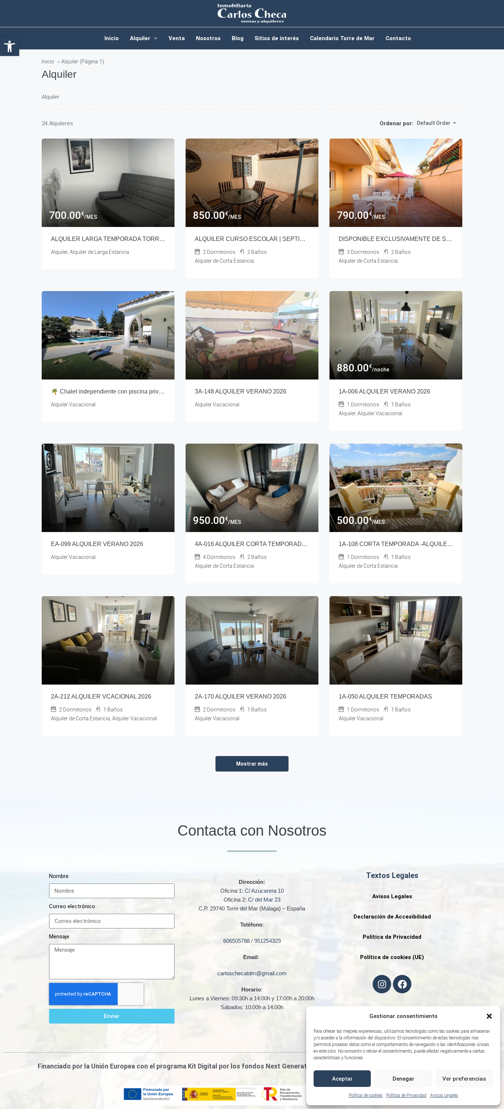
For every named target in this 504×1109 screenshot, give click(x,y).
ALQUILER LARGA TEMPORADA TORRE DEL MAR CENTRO (108, 239)
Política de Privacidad (406, 1095)
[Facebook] (402, 984)
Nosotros (208, 38)
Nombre (59, 876)
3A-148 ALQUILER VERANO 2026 (240, 391)
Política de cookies (366, 1095)
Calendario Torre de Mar (342, 38)
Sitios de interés (277, 38)
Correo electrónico (72, 906)
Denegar (403, 1078)
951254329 (267, 941)
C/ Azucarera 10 (264, 891)
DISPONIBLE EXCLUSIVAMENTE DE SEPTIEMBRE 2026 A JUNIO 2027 (396, 239)
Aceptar (342, 1078)
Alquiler (140, 38)
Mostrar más (252, 764)
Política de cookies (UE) (392, 957)
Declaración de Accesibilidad (392, 916)
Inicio (111, 38)
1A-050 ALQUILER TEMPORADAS (385, 696)
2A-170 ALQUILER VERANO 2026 (240, 696)
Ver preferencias (464, 1078)
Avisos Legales (444, 1095)
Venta (177, 38)
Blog (238, 38)
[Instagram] (382, 984)
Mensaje (59, 936)
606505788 (236, 941)
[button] (9, 46)
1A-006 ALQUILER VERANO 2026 (384, 391)
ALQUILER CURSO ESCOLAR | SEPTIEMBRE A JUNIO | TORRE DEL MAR (252, 239)
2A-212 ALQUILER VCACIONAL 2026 (101, 696)
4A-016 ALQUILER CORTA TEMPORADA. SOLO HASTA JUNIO (252, 544)
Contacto (398, 38)
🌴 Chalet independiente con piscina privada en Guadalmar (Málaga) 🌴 (108, 391)
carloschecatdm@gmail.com (252, 973)
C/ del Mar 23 (264, 899)
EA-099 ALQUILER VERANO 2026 (97, 544)
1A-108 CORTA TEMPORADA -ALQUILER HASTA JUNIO (396, 544)
